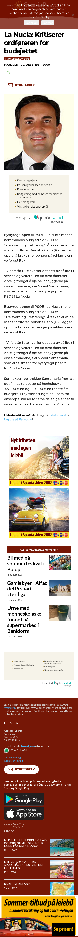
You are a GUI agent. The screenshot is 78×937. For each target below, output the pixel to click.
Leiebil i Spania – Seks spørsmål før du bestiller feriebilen (24, 864)
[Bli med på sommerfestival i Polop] (60, 562)
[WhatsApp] (8, 73)
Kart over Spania (17, 883)
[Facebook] (4, 723)
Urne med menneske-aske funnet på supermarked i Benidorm (24, 619)
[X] (17, 723)
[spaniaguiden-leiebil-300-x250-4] (39, 513)
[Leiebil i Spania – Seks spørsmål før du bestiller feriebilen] (62, 869)
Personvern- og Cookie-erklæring (13, 759)
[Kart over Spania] (62, 891)
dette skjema (27, 746)
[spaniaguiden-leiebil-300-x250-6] (39, 461)
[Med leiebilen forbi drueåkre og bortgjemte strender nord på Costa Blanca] (62, 847)
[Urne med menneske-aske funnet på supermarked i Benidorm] (60, 613)
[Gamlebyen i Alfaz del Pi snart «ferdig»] (60, 588)
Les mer (48, 22)
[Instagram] (11, 723)
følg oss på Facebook (18, 419)
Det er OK (31, 22)
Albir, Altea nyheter (17, 58)
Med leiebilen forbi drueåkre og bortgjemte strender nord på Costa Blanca (26, 843)
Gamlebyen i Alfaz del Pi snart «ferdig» (27, 588)
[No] (73, 15)
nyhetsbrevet (57, 415)
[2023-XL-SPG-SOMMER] (39, 935)
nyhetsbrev (10, 707)
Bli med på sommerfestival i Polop (25, 563)
